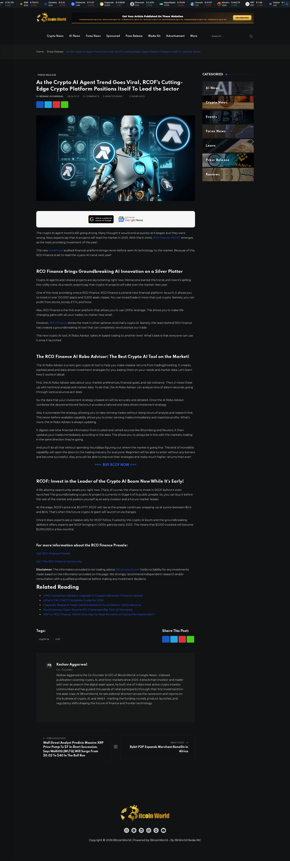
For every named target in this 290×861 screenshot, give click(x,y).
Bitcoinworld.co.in (128, 569)
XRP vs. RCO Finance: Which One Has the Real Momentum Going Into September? (99, 614)
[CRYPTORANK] (287, 4)
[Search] (251, 36)
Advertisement (175, 36)
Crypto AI (44, 639)
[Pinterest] (56, 104)
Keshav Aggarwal (51, 96)
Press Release (134, 36)
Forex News (93, 36)
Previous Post (56, 738)
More (193, 36)
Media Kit (154, 36)
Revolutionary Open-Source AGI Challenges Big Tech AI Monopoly (88, 609)
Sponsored (113, 36)
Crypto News (55, 36)
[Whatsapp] (64, 104)
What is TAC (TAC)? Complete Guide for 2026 (73, 600)
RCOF (57, 639)
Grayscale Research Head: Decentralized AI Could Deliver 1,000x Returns (92, 605)
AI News (74, 36)
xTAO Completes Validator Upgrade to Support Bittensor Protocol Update (93, 595)
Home (40, 51)
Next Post (177, 742)
